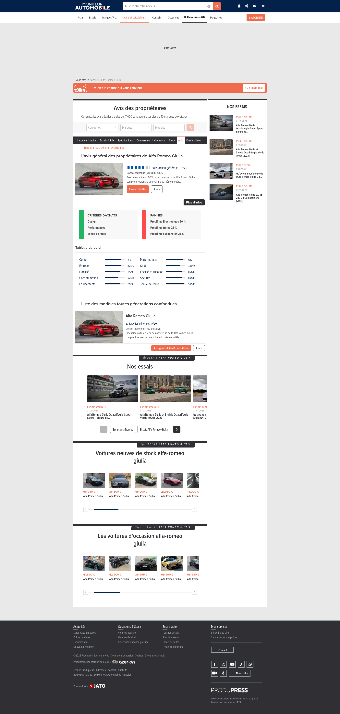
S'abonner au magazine (224, 637)
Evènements (80, 642)
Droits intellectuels (155, 655)
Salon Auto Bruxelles (84, 632)
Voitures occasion (127, 632)
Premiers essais (171, 637)
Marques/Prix (109, 17)
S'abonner (256, 17)
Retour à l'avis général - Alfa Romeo (104, 147)
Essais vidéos (193, 140)
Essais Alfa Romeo (123, 429)
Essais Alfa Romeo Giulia (154, 429)
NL (263, 6)
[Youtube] (232, 664)
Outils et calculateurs (134, 17)
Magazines (216, 17)
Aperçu (83, 140)
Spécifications (125, 140)
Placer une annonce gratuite (133, 642)
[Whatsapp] (250, 664)
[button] (176, 429)
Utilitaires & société (194, 17)
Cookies (139, 655)
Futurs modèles (81, 637)
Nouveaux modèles (83, 647)
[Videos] (214, 673)
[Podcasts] (223, 673)
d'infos (194, 202)
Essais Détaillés (137, 189)
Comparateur (144, 140)
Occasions (173, 17)
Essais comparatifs (173, 647)
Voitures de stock (127, 637)
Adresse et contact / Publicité (111, 670)
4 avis (157, 189)
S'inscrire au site (220, 632)
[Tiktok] (241, 664)
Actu (80, 17)
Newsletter (242, 673)
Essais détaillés (171, 642)
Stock (172, 140)
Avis (180, 140)
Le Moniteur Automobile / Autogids (112, 674)
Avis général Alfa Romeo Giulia (171, 348)
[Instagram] (223, 664)
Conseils (157, 17)
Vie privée (104, 655)
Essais (92, 17)
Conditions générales (122, 655)
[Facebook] (214, 664)
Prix (112, 140)
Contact (222, 650)
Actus (93, 140)
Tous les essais (171, 632)
